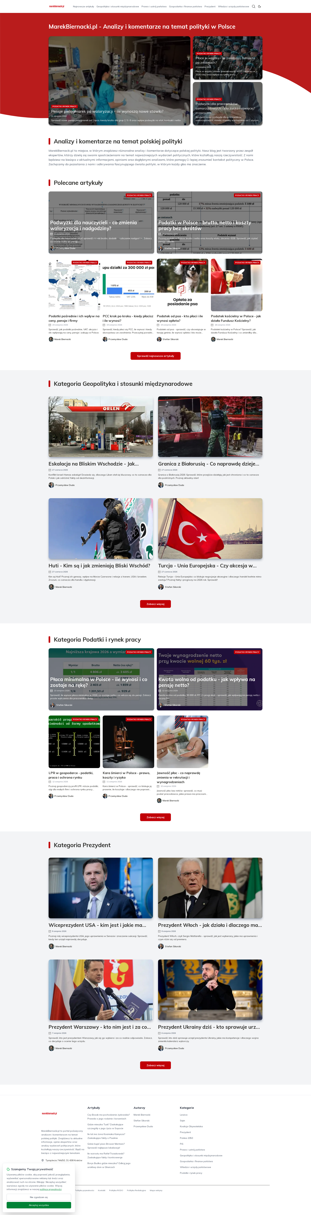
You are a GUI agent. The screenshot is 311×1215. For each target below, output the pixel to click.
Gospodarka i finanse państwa (185, 6)
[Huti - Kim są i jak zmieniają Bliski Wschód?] (101, 528)
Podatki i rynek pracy (191, 1173)
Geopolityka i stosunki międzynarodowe (118, 6)
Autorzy (139, 1108)
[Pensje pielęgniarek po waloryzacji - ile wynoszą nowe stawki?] (119, 80)
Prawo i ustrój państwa (154, 6)
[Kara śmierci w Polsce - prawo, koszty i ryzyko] (128, 742)
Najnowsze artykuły (83, 6)
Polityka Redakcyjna (136, 1190)
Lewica (183, 1114)
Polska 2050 (186, 1138)
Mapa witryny (156, 1190)
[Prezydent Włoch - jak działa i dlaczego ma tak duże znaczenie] (210, 888)
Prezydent (210, 6)
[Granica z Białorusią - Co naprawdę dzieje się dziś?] (210, 426)
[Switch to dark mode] (259, 6)
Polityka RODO (116, 1190)
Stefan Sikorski (172, 248)
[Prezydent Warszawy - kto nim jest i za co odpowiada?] (101, 990)
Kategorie (187, 1108)
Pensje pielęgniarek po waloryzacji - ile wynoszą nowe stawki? (107, 111)
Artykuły (93, 1108)
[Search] (253, 6)
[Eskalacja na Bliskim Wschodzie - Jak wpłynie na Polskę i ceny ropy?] (101, 426)
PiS (181, 1143)
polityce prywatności (51, 1189)
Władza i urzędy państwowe (233, 6)
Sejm (182, 1120)
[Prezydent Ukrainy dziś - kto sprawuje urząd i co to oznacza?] (210, 990)
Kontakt (101, 1190)
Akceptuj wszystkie (39, 1205)
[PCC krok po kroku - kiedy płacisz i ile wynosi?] (128, 285)
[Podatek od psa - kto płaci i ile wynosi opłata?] (182, 285)
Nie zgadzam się (39, 1197)
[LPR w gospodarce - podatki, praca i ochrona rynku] (74, 742)
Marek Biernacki (64, 587)
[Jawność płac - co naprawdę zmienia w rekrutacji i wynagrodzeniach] (182, 742)
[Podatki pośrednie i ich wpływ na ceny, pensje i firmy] (74, 285)
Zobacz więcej (155, 604)
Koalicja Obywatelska (191, 1126)
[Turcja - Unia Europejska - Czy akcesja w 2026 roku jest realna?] (210, 528)
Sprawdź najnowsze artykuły (155, 356)
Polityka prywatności (84, 1190)
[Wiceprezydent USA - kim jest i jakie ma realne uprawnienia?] (101, 888)
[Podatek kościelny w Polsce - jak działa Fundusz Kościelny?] (236, 285)
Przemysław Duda (65, 248)
